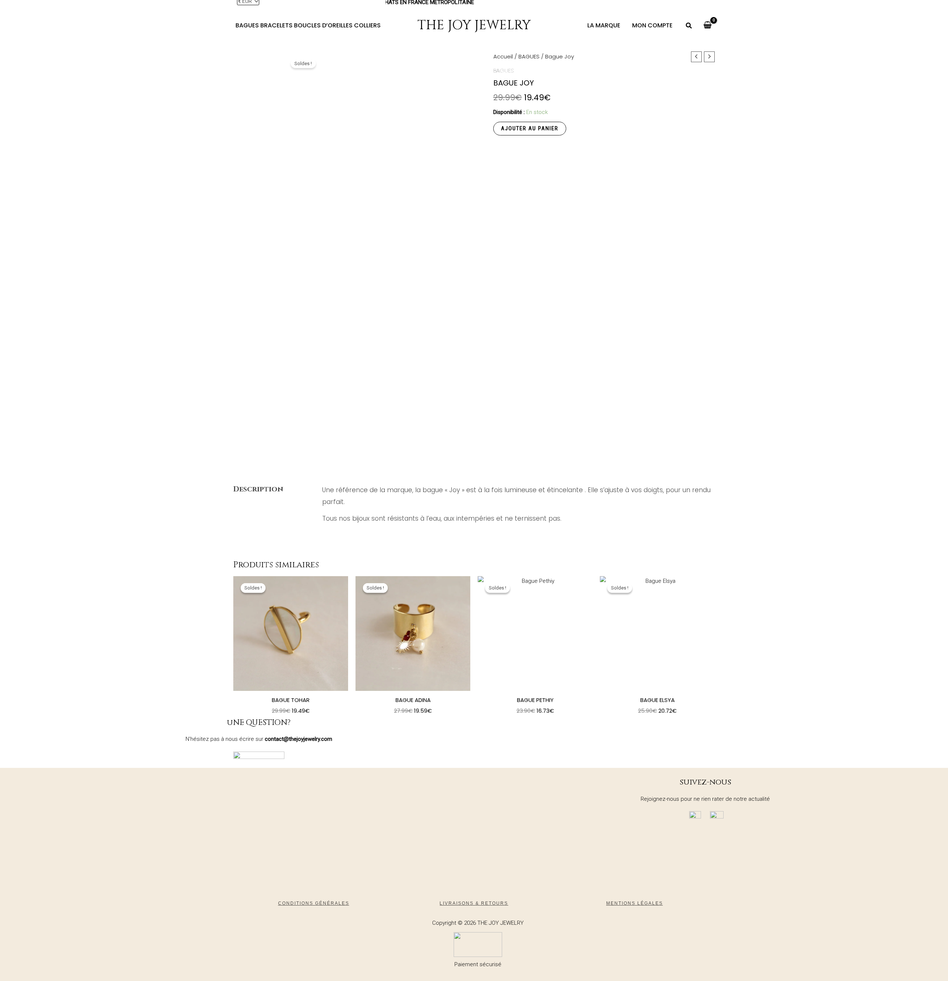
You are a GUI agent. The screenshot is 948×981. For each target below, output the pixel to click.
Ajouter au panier (529, 128)
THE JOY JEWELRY (474, 25)
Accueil (503, 56)
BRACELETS (276, 25)
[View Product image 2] (257, 538)
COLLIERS (367, 25)
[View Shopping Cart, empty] (707, 26)
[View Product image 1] (257, 486)
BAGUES (247, 25)
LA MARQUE (603, 25)
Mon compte (652, 25)
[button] (689, 26)
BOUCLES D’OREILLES (323, 25)
